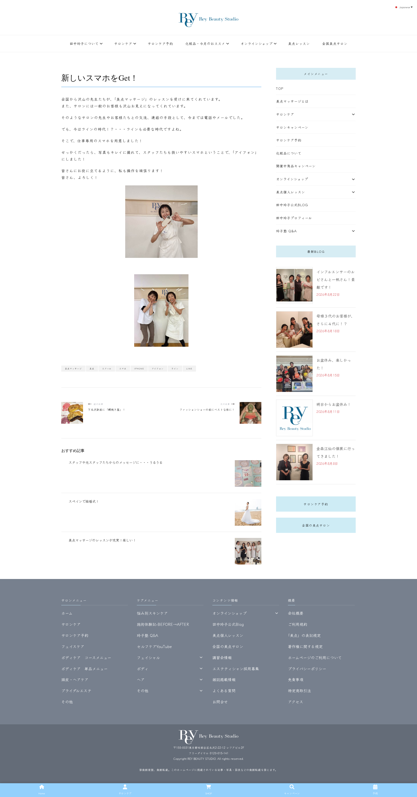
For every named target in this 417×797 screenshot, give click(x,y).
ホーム (67, 613)
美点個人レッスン (290, 192)
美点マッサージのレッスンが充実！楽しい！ (102, 540)
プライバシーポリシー (307, 668)
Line (189, 368)
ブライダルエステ (76, 690)
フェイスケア (72, 646)
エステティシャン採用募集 (235, 668)
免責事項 (295, 679)
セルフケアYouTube (154, 646)
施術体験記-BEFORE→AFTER (163, 624)
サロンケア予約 (160, 43)
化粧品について (288, 153)
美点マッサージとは (292, 101)
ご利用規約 (297, 624)
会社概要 (295, 613)
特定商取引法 (299, 690)
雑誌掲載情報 (224, 679)
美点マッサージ (73, 368)
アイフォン (158, 368)
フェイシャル (148, 657)
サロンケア (123, 43)
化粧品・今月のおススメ (205, 43)
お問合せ (220, 702)
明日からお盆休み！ (333, 404)
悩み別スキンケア (152, 613)
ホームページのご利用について (315, 657)
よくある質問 (224, 690)
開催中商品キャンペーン (296, 165)
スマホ (122, 368)
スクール (106, 368)
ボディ (142, 668)
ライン (175, 368)
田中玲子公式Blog (292, 204)
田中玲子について (84, 43)
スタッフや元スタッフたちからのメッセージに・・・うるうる (116, 462)
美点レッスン (299, 43)
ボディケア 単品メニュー (84, 668)
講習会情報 (222, 657)
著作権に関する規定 (305, 646)
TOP (279, 88)
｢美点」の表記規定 (304, 635)
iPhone (139, 368)
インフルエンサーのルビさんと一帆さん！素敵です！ (335, 279)
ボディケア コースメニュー (86, 657)
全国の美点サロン (316, 525)
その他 (67, 702)
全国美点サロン (335, 43)
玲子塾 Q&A (286, 230)
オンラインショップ (257, 43)
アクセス (295, 702)
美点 (92, 368)
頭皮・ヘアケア (74, 679)
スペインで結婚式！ (84, 501)
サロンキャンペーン (292, 127)
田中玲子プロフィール (294, 217)
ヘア (141, 679)
